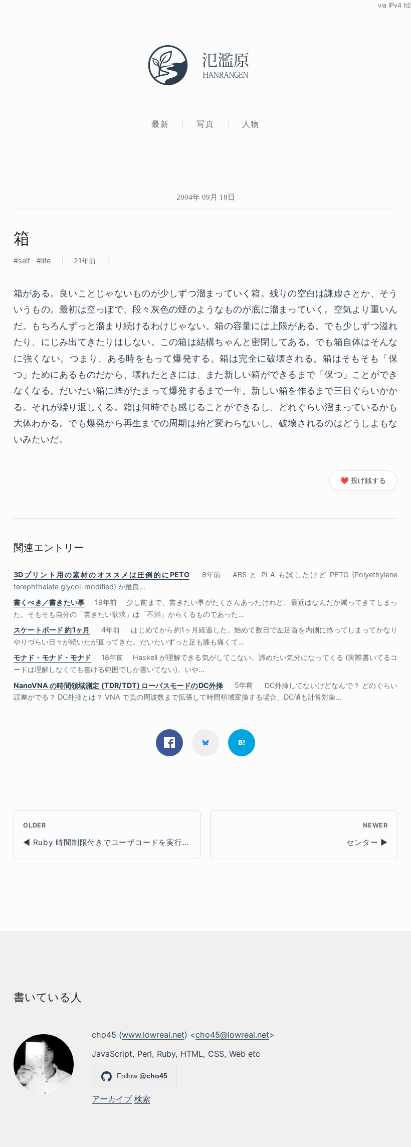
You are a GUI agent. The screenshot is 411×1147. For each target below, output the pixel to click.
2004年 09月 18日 (205, 197)
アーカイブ (112, 1099)
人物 (251, 124)
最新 (160, 124)
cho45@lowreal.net (232, 1035)
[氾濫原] (205, 65)
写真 (205, 124)
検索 (142, 1099)
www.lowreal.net (153, 1035)
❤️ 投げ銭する (363, 480)
